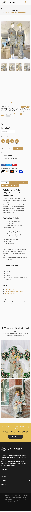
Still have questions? (10, 293)
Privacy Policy (8, 507)
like (4, 164)
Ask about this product (10, 158)
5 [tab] (19, 102)
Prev (23, 106)
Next (27, 106)
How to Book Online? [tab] (21, 183)
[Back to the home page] (1, 8)
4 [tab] (17, 102)
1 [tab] (11, 102)
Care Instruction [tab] (14, 185)
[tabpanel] (4, 67)
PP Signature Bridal (8, 495)
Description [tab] (5, 183)
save (15, 164)
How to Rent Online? (10, 289)
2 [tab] (13, 102)
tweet (9, 164)
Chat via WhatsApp (15, 437)
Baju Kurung (16, 10)
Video (11, 183)
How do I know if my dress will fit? (14, 291)
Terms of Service (19, 507)
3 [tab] (15, 102)
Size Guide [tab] (5, 185)
